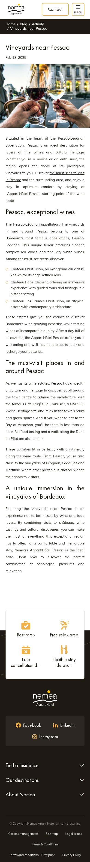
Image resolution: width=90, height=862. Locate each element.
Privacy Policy (71, 855)
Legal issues (73, 834)
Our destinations (22, 780)
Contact (55, 9)
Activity (38, 24)
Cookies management (23, 834)
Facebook (32, 725)
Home (10, 24)
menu (78, 12)
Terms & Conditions (45, 844)
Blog (23, 24)
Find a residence (22, 765)
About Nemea (20, 794)
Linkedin (67, 725)
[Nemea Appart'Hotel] (16, 9)
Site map (52, 834)
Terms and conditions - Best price (32, 855)
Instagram (48, 737)
